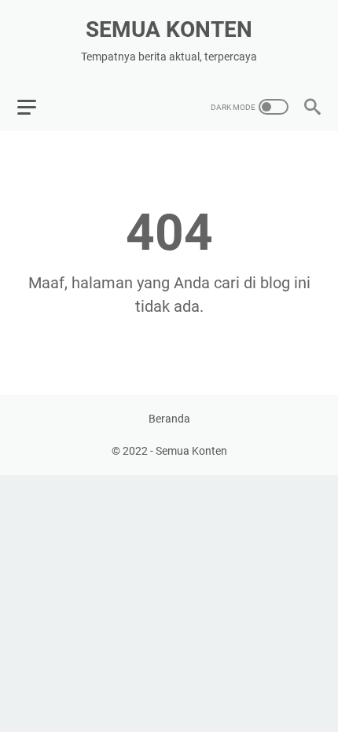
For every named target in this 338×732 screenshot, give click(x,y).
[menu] (36, 107)
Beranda (169, 418)
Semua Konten (169, 29)
